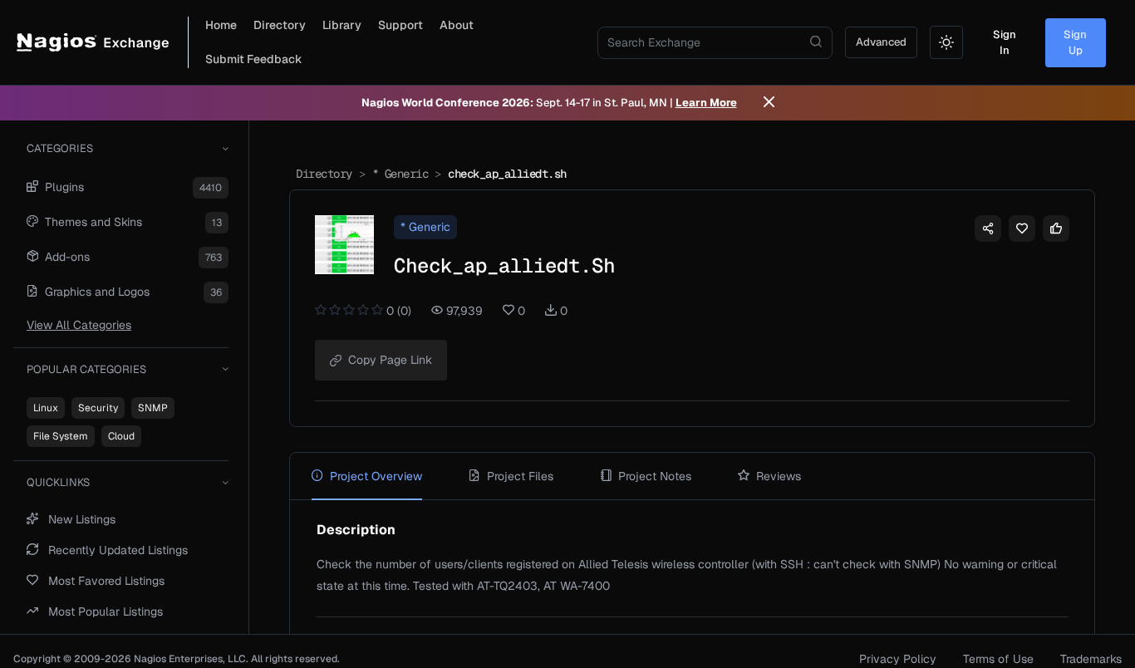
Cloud (121, 436)
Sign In (1004, 42)
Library (341, 24)
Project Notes (654, 476)
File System (60, 436)
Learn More (706, 103)
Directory (279, 24)
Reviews (778, 476)
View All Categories (79, 324)
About (457, 24)
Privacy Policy (897, 658)
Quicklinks (58, 482)
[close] (769, 103)
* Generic (400, 173)
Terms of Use (998, 658)
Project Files (520, 476)
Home (221, 24)
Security (98, 408)
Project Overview (376, 476)
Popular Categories (86, 369)
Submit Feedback (253, 59)
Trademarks (1091, 658)
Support (400, 24)
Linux (45, 408)
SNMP (153, 408)
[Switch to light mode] (946, 42)
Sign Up (1075, 42)
